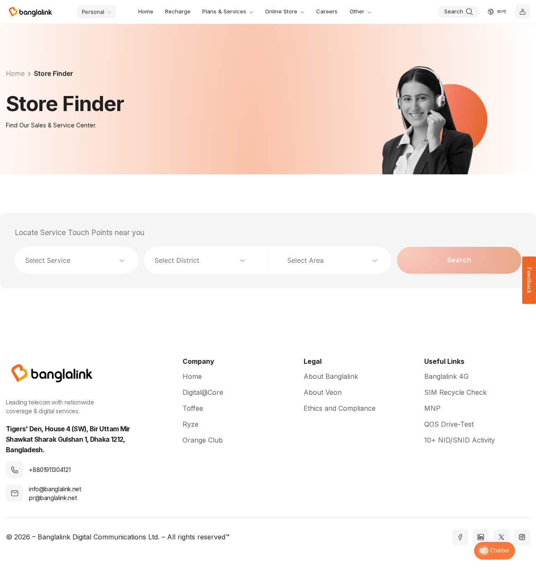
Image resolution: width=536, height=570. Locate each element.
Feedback (529, 280)
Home (15, 73)
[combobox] (72, 260)
